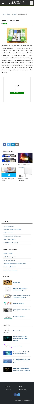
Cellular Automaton (8, 232)
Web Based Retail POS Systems (12, 236)
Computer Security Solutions (11, 242)
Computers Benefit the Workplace (12, 229)
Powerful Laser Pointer (9, 239)
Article (5, 23)
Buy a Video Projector (9, 260)
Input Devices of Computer (10, 270)
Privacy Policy (23, 389)
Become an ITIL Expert (9, 266)
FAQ (20, 386)
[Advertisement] (17, 123)
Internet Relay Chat (9, 226)
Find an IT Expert (8, 253)
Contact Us (8, 389)
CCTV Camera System (10, 257)
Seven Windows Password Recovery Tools (15, 263)
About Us (7, 386)
